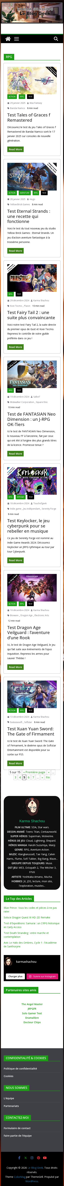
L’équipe (9, 1098)
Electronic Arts (41, 615)
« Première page (34, 772)
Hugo (32, 199)
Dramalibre (32, 1017)
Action (12, 96)
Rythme (20, 497)
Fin (48, 777)
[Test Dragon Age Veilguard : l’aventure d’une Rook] (32, 587)
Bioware (14, 615)
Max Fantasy (36, 102)
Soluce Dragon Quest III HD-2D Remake (27, 917)
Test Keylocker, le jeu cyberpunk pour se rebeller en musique (28, 526)
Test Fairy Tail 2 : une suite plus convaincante (31, 314)
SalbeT (36, 396)
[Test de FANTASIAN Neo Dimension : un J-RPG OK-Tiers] (32, 374)
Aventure (24, 193)
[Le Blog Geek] (32, 4)
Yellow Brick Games (20, 204)
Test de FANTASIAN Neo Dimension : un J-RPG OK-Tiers (31, 419)
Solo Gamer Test (32, 1013)
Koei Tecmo (16, 305)
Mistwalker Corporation (22, 402)
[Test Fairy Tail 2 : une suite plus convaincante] (32, 278)
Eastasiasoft (16, 722)
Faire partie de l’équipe (18, 1135)
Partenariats (11, 1106)
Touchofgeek (40, 503)
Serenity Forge (49, 508)
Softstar (28, 722)
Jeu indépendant (31, 508)
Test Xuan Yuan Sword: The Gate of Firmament (30, 731)
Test (30, 96)
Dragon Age (26, 615)
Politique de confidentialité (20, 1068)
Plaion (27, 305)
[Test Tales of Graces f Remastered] (32, 80)
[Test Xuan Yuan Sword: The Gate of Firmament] (32, 694)
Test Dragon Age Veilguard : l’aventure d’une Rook (28, 632)
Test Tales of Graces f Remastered (28, 117)
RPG (22, 96)
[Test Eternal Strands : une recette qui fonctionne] (32, 176)
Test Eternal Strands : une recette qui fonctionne (28, 216)
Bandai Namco (17, 108)
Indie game (15, 508)
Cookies (8, 1076)
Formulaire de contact (17, 1128)
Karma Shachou (41, 300)
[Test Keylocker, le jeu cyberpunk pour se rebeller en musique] (32, 481)
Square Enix (41, 402)
